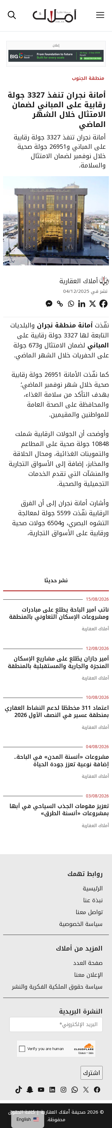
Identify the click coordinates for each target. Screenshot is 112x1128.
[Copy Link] (59, 303)
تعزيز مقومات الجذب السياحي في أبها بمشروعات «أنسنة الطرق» (59, 810)
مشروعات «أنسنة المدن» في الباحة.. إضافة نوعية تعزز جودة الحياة (61, 760)
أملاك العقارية (78, 281)
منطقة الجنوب (88, 78)
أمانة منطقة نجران (65, 325)
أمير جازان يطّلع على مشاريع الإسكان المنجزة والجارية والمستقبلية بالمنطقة (58, 662)
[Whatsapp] (70, 303)
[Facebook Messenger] (49, 303)
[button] (12, 16)
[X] (92, 303)
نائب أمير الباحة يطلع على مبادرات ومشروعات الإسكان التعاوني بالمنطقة (59, 613)
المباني (98, 345)
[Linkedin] (81, 303)
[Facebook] (103, 303)
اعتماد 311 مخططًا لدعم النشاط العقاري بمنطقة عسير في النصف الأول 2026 (57, 711)
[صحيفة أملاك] (54, 15)
